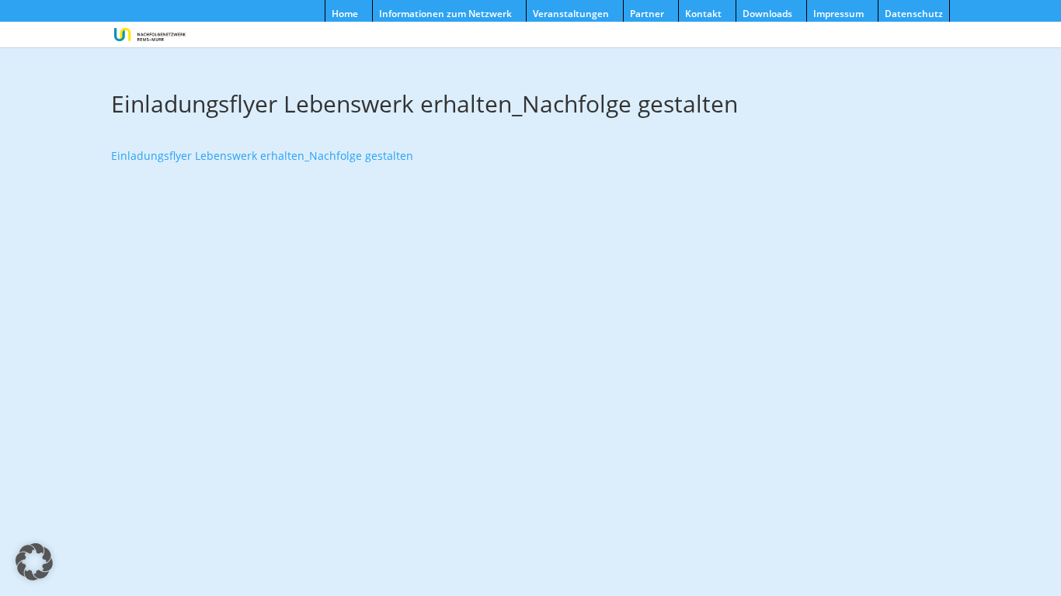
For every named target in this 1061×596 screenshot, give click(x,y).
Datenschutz (914, 14)
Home (345, 14)
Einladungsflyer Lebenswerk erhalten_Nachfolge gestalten (262, 155)
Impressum (838, 14)
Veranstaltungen (571, 14)
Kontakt (703, 14)
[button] (34, 562)
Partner (647, 14)
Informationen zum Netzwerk (445, 14)
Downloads (767, 14)
